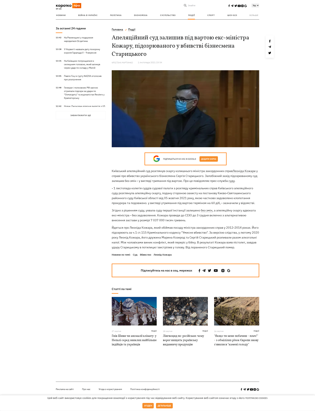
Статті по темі (121, 289)
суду (232, 181)
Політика (116, 15)
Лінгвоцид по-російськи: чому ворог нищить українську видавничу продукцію (183, 340)
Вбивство (145, 254)
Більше (254, 15)
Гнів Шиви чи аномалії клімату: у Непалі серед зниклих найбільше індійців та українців (134, 340)
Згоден (148, 405)
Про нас (86, 389)
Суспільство (168, 15)
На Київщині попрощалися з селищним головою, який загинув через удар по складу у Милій (82, 64)
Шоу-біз (232, 15)
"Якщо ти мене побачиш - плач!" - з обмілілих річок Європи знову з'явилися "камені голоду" (236, 340)
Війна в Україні (87, 15)
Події (191, 15)
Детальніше (164, 405)
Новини (61, 15)
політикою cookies (256, 398)
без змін (206, 210)
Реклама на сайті (65, 389)
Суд (135, 254)
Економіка (140, 15)
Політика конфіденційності (145, 389)
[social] (229, 5)
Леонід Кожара (163, 254)
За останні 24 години (71, 28)
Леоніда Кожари (244, 171)
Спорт (211, 15)
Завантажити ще (80, 115)
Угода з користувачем (110, 389)
